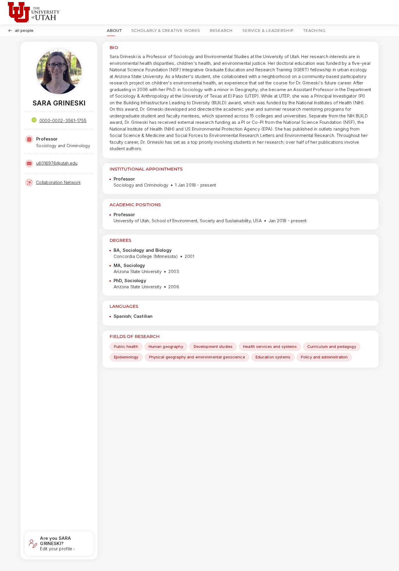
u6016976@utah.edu (57, 163)
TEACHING (314, 30)
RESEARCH (221, 30)
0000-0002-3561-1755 (63, 120)
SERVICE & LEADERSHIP (268, 30)
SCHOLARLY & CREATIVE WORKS (165, 30)
